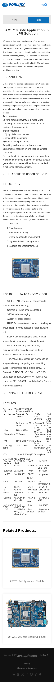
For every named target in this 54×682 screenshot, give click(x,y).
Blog (39, 20)
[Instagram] (31, 674)
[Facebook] (27, 674)
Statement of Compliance (27, 668)
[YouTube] (18, 674)
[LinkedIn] (14, 674)
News (14, 20)
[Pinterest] (40, 674)
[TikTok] (36, 674)
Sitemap (27, 663)
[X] (22, 674)
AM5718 (15, 359)
